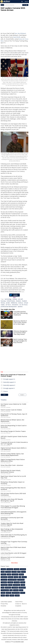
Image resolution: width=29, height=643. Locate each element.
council (16, 577)
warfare (20, 306)
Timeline (3, 400)
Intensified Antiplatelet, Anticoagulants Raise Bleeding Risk (13, 512)
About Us (24, 604)
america (23, 592)
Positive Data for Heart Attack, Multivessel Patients (11, 471)
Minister (21, 574)
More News (14, 563)
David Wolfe (16, 37)
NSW (19, 571)
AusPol (10, 585)
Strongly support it (9, 379)
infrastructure (21, 579)
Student (24, 301)
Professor (4, 574)
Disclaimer (3, 606)
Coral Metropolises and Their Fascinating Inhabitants (20, 313)
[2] (7, 631)
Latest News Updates (6, 601)
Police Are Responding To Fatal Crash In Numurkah (13, 426)
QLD (11, 590)
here (22, 291)
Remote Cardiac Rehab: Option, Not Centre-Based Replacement (12, 454)
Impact (3, 595)
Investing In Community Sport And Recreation (12, 518)
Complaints (18, 606)
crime (3, 587)
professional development (9, 306)
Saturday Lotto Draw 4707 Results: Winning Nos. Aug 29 (12, 500)
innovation (15, 305)
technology (8, 299)
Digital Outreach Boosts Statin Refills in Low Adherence (13, 449)
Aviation (18, 301)
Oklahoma (14, 303)
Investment (4, 582)
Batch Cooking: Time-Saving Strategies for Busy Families (20, 340)
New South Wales (12, 579)
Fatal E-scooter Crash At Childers (11, 410)
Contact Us (18, 604)
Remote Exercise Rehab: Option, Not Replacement (12, 420)
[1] (6, 631)
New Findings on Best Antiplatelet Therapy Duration (12, 530)
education (10, 582)
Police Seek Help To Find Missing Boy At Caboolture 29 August (14, 535)
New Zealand (22, 587)
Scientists (16, 590)
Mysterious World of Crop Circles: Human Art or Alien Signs (20, 322)
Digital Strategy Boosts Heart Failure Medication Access (13, 460)
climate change (16, 592)
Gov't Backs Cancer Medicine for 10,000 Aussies (13, 405)
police (3, 571)
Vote (4, 394)
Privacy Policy (4, 604)
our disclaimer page (18, 641)
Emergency (8, 587)
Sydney (3, 592)
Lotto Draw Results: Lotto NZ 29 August (13, 553)
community (23, 569)
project (23, 585)
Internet (12, 595)
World (2, 5)
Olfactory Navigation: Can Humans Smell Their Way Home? (20, 332)
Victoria (23, 571)
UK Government (5, 590)
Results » (22, 394)
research (14, 571)
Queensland (4, 577)
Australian (8, 571)
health (9, 574)
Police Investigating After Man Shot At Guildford (13, 488)
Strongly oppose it (9, 388)
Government (10, 569)
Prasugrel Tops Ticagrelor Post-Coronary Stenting (14, 542)
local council (4, 579)
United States (11, 301)
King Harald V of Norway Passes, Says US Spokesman (14, 415)
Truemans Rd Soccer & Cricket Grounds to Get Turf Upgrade (14, 443)
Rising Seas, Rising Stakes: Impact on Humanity (12, 483)
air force (8, 305)
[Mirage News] (5, 1)
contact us (8, 641)
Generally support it (9, 382)
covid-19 (24, 577)
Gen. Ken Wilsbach (20, 33)
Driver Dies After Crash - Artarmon (12, 465)
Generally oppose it (9, 385)
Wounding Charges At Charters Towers (13, 431)
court (7, 595)
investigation (4, 585)
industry (23, 582)
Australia (3, 569)
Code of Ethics (19, 601)
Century (20, 303)
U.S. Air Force (23, 305)
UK (20, 577)
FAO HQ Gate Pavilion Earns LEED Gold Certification (13, 494)
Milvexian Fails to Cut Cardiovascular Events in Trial (13, 558)
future (21, 590)
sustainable (15, 587)
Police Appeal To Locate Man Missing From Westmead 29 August (13, 507)
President (9, 592)
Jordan (8, 303)
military (14, 299)
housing (3, 301)
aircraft (20, 299)
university (17, 569)
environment (15, 574)
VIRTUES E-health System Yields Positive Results (14, 437)
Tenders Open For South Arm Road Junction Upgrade (12, 524)
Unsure (5, 391)
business (11, 577)
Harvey (3, 303)
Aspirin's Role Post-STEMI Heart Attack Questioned (13, 548)
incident (17, 595)
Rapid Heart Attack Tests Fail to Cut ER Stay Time (13, 477)
